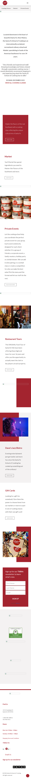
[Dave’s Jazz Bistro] (15, 427)
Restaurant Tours (13, 339)
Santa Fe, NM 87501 (8, 712)
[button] (27, 3)
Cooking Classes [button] (6, 8)
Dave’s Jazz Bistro (13, 448)
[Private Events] (15, 297)
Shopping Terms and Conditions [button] (11, 738)
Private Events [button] (25, 8)
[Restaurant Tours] (15, 392)
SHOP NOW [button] (9, 177)
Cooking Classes (12, 118)
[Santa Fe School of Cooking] (5, 3)
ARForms (18, 603)
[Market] (15, 190)
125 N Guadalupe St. (8, 710)
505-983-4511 (6, 719)
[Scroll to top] (27, 775)
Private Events (12, 228)
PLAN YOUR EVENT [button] (10, 284)
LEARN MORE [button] (10, 518)
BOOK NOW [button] (9, 139)
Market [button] (15, 8)
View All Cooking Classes (15, 83)
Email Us (8, 754)
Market (8, 156)
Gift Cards (10, 490)
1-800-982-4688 (7, 717)
